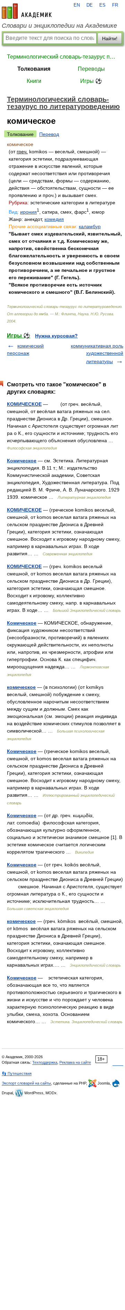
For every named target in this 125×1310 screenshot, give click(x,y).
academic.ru (27, 11)
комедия (54, 219)
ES (102, 5)
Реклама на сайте (75, 1062)
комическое (21, 687)
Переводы (91, 69)
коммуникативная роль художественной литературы (97, 353)
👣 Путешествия (17, 1073)
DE (89, 5)
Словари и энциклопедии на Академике (59, 25)
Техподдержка (44, 1062)
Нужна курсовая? (56, 336)
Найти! (109, 38)
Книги (34, 81)
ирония (28, 212)
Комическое (21, 460)
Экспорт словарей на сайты (26, 1083)
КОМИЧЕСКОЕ (24, 404)
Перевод (49, 134)
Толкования (33, 69)
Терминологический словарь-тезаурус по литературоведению (62, 57)
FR (115, 5)
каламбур (90, 226)
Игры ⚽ (91, 81)
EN (77, 5)
